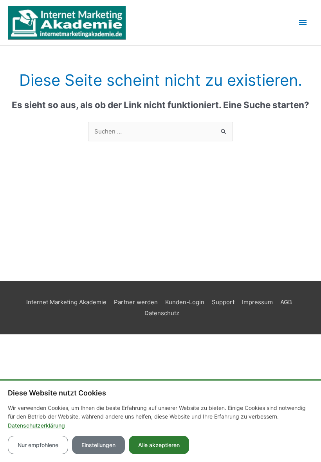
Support (223, 302)
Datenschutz (161, 313)
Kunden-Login (184, 302)
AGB (286, 302)
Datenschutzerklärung (36, 425)
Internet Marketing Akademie (66, 302)
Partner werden (136, 302)
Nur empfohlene (38, 445)
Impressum (257, 302)
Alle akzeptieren (159, 445)
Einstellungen (98, 445)
